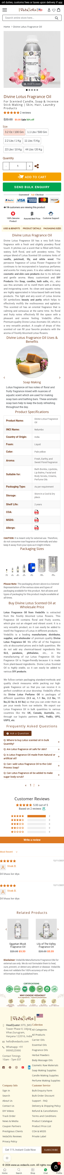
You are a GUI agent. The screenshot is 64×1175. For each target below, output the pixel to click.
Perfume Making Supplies (46, 1080)
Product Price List (41, 1126)
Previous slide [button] (6, 929)
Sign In (6, 1090)
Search (6, 1095)
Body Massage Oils (42, 1060)
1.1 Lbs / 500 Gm (37, 132)
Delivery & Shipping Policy (46, 1105)
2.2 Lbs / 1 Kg (13, 140)
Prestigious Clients (12, 1131)
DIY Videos (8, 1110)
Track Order (9, 1116)
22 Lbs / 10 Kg (13, 149)
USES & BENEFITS (11, 228)
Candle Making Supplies (45, 1075)
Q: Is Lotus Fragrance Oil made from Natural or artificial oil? (29, 756)
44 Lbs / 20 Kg (33, 149)
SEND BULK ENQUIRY (32, 187)
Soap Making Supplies (44, 1070)
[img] (8, 861)
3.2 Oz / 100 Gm (14, 132)
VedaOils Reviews (12, 1136)
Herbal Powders (40, 1055)
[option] (18, 934)
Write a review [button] (32, 839)
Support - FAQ (39, 1100)
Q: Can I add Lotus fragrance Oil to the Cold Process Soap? (28, 765)
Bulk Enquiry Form (42, 1090)
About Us (7, 1100)
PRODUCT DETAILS (32, 228)
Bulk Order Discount (43, 1095)
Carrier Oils (38, 1039)
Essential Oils (39, 1044)
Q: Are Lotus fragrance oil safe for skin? (25, 749)
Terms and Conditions (44, 1116)
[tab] (27, 90)
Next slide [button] (57, 929)
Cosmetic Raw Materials (45, 1065)
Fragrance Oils (40, 1050)
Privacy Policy (9, 1141)
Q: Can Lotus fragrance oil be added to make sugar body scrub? (28, 774)
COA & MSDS (39, 1131)
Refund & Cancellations (45, 1110)
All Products (38, 1034)
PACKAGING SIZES (52, 228)
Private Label (39, 1136)
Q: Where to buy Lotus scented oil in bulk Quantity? (26, 742)
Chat (45, 1173)
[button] (12, 112)
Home (7, 26)
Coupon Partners (11, 1126)
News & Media (10, 1121)
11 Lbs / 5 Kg (32, 140)
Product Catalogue (42, 1121)
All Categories (39, 1029)
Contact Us (8, 1105)
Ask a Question (19, 733)
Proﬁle (59, 1173)
